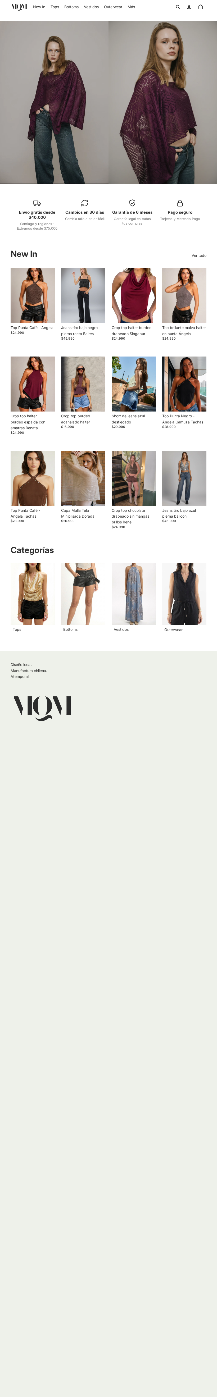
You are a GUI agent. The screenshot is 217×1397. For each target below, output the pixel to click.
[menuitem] (131, 7)
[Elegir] (97, 315)
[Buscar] (178, 7)
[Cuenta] (189, 7)
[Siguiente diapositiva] (99, 296)
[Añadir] (46, 315)
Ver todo (199, 255)
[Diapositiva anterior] (67, 296)
